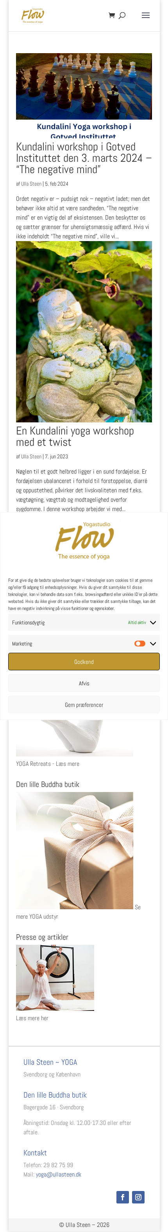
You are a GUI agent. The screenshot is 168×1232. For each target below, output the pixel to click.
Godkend (84, 661)
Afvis (84, 683)
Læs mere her (32, 1018)
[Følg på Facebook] (122, 1197)
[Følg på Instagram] (138, 1197)
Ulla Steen (31, 183)
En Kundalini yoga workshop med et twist (75, 436)
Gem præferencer (84, 704)
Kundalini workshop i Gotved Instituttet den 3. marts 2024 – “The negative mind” (84, 158)
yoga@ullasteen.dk (58, 1174)
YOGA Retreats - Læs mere (47, 764)
